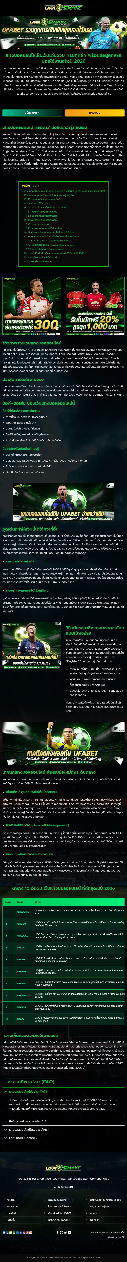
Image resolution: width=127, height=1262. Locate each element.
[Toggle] (5, 1091)
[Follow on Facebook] (57, 1232)
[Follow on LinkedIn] (69, 1232)
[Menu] (4, 8)
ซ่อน (35, 186)
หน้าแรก (11, 1200)
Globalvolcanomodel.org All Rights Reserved (74, 1257)
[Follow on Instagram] (61, 1232)
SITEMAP (120, 1237)
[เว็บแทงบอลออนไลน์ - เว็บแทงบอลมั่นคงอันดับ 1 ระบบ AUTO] (63, 8)
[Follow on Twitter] (65, 1232)
